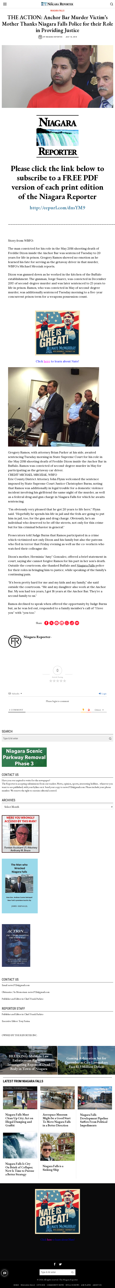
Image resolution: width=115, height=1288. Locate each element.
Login (103, 693)
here (47, 361)
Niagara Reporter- (54, 37)
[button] (110, 739)
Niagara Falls (57, 10)
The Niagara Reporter (68, 1279)
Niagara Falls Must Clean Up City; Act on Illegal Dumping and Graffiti (19, 1120)
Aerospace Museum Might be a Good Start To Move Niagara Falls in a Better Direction (57, 1120)
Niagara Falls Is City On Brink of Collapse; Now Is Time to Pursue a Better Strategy (19, 1169)
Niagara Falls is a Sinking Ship (53, 1168)
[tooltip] (46, 623)
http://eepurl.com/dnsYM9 (57, 207)
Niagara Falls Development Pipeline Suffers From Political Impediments (94, 1120)
